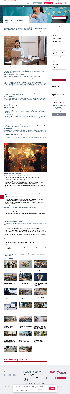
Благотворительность (57, 41)
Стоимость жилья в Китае (9, 270)
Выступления (55, 64)
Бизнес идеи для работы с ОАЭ (58, 53)
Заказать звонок (48, 3)
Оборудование (24, 6)
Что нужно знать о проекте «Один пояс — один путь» (9, 356)
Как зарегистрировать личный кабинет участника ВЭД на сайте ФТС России (10, 313)
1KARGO (10, 386)
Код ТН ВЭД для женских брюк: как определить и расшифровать (40, 284)
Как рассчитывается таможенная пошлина (23, 313)
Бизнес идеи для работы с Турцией (58, 57)
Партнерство (30, 383)
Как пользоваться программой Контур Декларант (25, 298)
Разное (54, 70)
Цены (44, 6)
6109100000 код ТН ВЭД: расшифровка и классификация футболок (40, 298)
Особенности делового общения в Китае (8, 327)
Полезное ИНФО (15, 18)
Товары (17, 6)
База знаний (55, 28)
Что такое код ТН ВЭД (23, 283)
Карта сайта (62, 386)
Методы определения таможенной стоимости (24, 341)
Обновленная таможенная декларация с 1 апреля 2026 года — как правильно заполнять (40, 327)
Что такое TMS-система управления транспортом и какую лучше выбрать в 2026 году (10, 342)
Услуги (30, 6)
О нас (26, 383)
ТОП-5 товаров (55, 73)
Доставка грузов (10, 6)
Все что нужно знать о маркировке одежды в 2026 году (39, 341)
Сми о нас (54, 35)
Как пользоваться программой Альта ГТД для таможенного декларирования (10, 298)
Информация (63, 6)
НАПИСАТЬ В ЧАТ (37, 3)
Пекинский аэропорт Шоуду (9, 283)
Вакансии (43, 383)
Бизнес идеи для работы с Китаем (58, 49)
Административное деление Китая (25, 271)
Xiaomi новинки (56, 44)
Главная (5, 18)
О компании (56, 6)
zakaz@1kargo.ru (62, 375)
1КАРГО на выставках (57, 38)
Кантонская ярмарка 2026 (39, 270)
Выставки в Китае (56, 61)
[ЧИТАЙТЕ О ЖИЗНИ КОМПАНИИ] (52, 80)
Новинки (54, 67)
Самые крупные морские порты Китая (25, 327)
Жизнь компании (56, 32)
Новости (9, 18)
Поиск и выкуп (37, 6)
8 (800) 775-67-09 (60, 4)
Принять (52, 388)
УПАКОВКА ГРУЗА (56, 86)
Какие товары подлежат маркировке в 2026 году (24, 356)
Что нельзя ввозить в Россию (40, 312)
